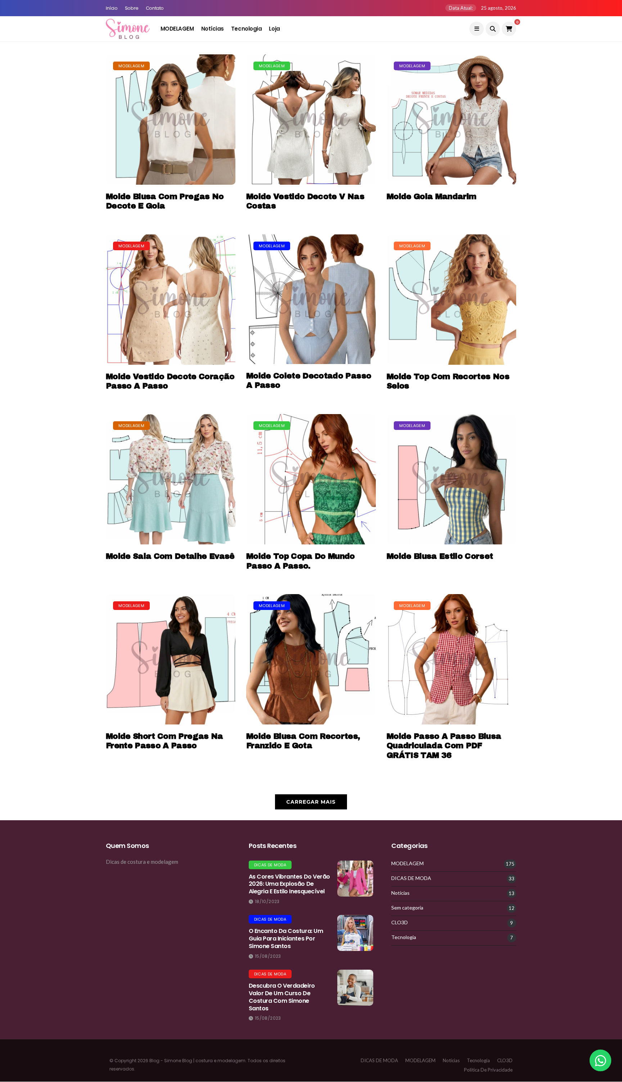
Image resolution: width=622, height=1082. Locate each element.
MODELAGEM (177, 28)
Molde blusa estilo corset (440, 556)
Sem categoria (407, 908)
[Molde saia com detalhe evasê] (170, 479)
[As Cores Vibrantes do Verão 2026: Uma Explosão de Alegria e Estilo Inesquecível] (355, 879)
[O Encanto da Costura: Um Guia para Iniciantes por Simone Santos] (355, 933)
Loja (274, 28)
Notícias (212, 28)
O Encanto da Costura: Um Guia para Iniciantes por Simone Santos (286, 938)
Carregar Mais (311, 802)
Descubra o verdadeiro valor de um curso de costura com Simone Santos (282, 997)
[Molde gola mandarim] (451, 119)
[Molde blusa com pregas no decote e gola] (170, 119)
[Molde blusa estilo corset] (451, 479)
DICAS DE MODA (270, 865)
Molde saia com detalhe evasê (170, 556)
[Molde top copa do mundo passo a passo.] (311, 479)
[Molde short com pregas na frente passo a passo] (170, 659)
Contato (155, 8)
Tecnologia (246, 28)
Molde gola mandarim (431, 196)
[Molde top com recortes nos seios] (451, 299)
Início (112, 8)
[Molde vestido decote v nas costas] (311, 119)
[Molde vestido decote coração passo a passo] (170, 299)
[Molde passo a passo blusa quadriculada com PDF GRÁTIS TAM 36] (451, 659)
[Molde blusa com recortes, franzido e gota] (311, 659)
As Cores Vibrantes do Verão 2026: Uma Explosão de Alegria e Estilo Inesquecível (289, 884)
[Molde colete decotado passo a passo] (311, 299)
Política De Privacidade (488, 1070)
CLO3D (399, 922)
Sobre (132, 8)
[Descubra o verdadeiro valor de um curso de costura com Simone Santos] (355, 988)
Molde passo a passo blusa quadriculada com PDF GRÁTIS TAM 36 (444, 746)
